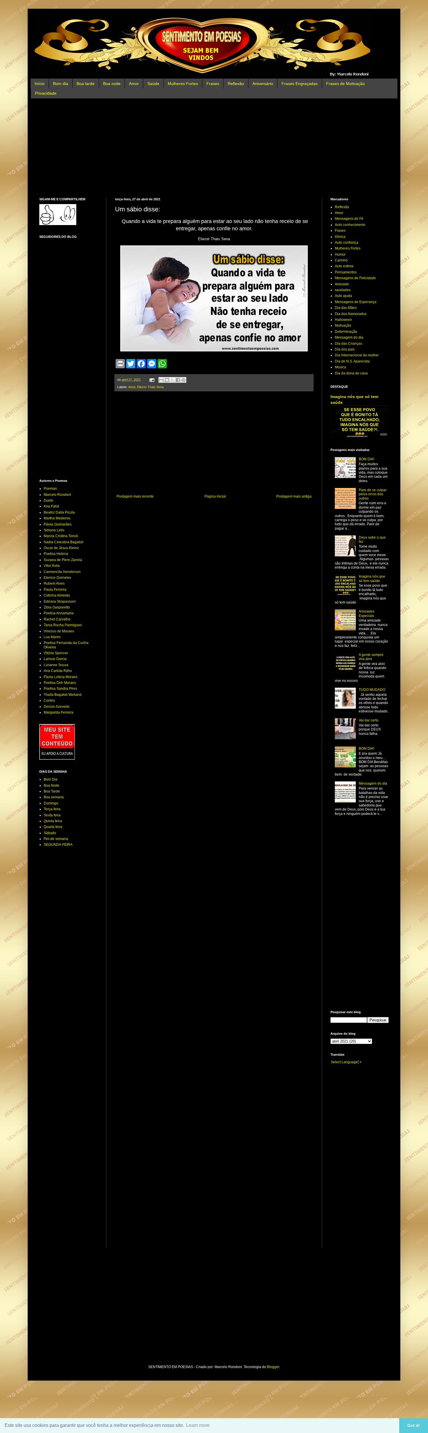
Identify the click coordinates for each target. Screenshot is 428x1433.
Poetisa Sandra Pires (60, 689)
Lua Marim (52, 637)
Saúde (153, 83)
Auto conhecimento (350, 225)
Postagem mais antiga (294, 496)
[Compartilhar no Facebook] (178, 380)
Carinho (341, 260)
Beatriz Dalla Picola (59, 512)
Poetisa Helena (56, 554)
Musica (340, 367)
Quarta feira (53, 827)
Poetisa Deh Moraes (60, 683)
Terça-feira (52, 809)
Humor (340, 254)
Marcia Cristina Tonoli (61, 536)
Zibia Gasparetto (57, 607)
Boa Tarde (52, 791)
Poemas (50, 488)
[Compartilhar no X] (172, 380)
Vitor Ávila (52, 566)
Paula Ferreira (55, 590)
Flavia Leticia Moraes (60, 677)
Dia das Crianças (348, 344)
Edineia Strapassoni (60, 601)
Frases (212, 83)
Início (40, 83)
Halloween (343, 320)
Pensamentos (346, 272)
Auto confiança (346, 242)
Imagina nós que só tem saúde (372, 578)
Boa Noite (51, 785)
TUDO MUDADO (372, 690)
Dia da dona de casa (351, 373)
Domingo (51, 803)
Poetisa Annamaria (59, 613)
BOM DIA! (366, 459)
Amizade (342, 284)
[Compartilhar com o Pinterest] (183, 380)
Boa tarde (86, 83)
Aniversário (262, 83)
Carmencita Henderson (62, 572)
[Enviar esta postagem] (151, 379)
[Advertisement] (214, 148)
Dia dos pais (345, 349)
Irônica (340, 237)
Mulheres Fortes (183, 83)
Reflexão (236, 83)
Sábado (50, 833)
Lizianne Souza (56, 665)
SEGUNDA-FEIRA (58, 845)
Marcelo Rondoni (57, 495)
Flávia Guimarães (58, 524)
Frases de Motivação (345, 83)
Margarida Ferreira (58, 712)
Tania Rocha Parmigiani (63, 625)
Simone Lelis (54, 530)
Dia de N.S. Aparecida (352, 361)
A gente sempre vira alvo (371, 657)
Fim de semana (56, 839)
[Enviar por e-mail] (161, 380)
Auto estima (344, 266)
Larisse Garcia (55, 659)
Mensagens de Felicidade (355, 278)
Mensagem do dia (349, 337)
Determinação (346, 332)
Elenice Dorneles (57, 578)
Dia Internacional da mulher (357, 355)
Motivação (343, 325)
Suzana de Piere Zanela (63, 560)
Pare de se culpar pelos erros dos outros (373, 494)
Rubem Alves (54, 583)
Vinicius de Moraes (59, 631)
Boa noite (112, 83)
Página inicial (215, 496)
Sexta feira (52, 815)
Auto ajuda (343, 296)
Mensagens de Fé (349, 219)
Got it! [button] (413, 1425)
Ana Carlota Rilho (58, 671)
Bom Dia (50, 779)
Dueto (48, 500)
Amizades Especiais (366, 613)
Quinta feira (53, 821)
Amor (134, 83)
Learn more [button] (198, 1425)
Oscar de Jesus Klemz (61, 548)
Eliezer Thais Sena (150, 387)
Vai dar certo (369, 720)
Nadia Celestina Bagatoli (63, 542)
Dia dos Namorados (351, 314)
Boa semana (54, 797)
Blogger (273, 1367)
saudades (343, 290)
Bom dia (60, 83)
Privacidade (45, 93)
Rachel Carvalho (57, 619)
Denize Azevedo (57, 707)
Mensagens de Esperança (355, 302)
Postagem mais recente (135, 496)
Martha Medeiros (57, 518)
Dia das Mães (346, 308)
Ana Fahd (51, 506)
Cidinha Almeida (57, 595)
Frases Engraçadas (300, 83)
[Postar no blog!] (167, 380)
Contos (49, 700)
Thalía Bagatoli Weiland (63, 695)
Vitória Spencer (56, 653)
